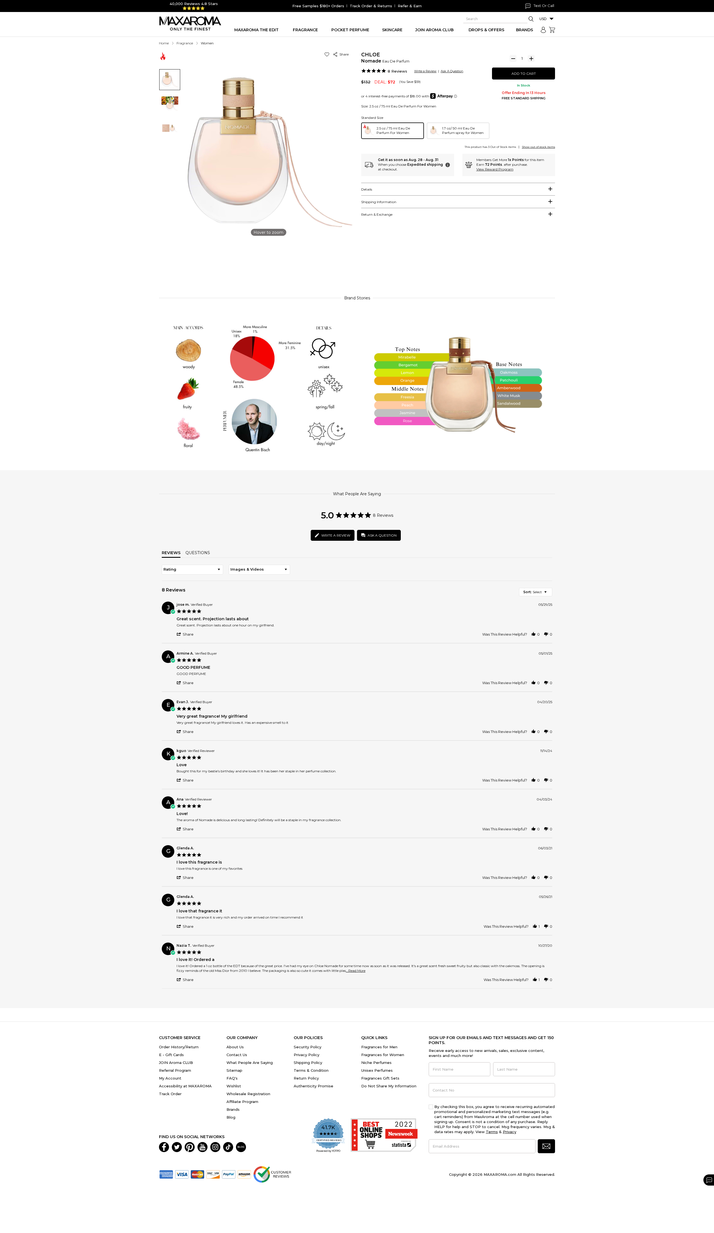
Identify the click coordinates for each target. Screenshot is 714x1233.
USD (543, 19)
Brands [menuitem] (524, 29)
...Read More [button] (355, 970)
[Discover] (213, 1174)
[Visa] (182, 1174)
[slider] (357, 265)
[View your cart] (552, 30)
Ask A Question (452, 71)
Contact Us (236, 1054)
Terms (492, 1131)
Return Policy (306, 1078)
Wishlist (233, 1086)
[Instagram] (215, 1146)
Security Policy (307, 1047)
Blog (230, 1117)
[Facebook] (164, 1146)
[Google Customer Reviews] (272, 1174)
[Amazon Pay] (244, 1174)
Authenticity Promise (313, 1086)
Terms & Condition (311, 1070)
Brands (233, 1109)
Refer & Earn (410, 6)
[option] (392, 130)
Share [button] (343, 54)
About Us (235, 1047)
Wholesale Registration (248, 1094)
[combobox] (192, 570)
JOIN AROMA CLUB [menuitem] (434, 29)
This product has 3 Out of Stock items (490, 147)
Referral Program (175, 1070)
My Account (170, 1078)
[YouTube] (202, 1146)
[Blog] (241, 1146)
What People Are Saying (249, 1062)
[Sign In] (543, 30)
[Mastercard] (197, 1174)
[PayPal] (228, 1174)
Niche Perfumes (376, 1062)
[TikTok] (228, 1146)
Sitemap (234, 1070)
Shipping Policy (308, 1062)
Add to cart (524, 73)
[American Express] (166, 1174)
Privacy (509, 1131)
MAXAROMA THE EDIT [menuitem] (256, 29)
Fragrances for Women (382, 1054)
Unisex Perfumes (377, 1070)
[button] (328, 54)
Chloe (370, 55)
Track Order (170, 1094)
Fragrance (185, 43)
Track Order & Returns (371, 6)
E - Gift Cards (171, 1054)
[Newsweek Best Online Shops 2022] (384, 1135)
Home (164, 43)
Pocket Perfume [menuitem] (350, 29)
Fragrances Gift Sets (380, 1078)
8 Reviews (397, 71)
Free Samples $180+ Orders (318, 6)
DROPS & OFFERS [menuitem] (486, 29)
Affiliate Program (242, 1101)
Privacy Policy (306, 1054)
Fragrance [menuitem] (305, 29)
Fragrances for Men (379, 1047)
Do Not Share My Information (388, 1086)
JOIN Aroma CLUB (176, 1062)
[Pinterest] (190, 1146)
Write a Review (425, 71)
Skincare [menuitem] (392, 29)
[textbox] (549, 594)
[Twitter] (177, 1146)
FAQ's (232, 1078)
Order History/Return (179, 1047)
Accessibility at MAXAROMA (185, 1086)
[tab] (458, 189)
